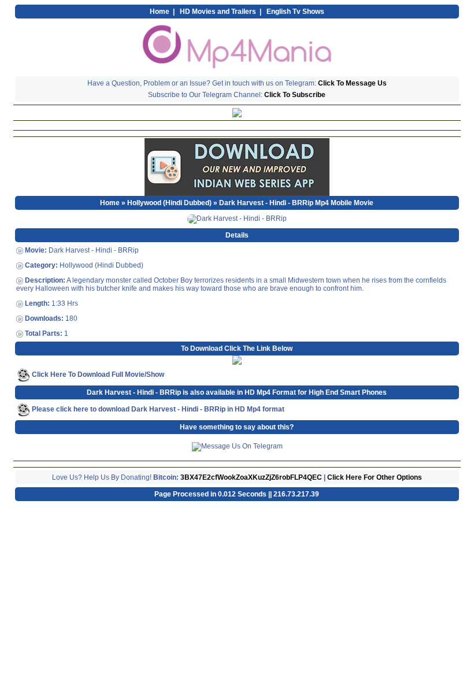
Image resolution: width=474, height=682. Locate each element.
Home (159, 12)
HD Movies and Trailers (218, 12)
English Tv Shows (295, 12)
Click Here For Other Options (374, 477)
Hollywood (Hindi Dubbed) (169, 203)
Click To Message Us (352, 83)
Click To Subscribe (294, 95)
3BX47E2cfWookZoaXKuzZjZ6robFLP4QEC (251, 477)
